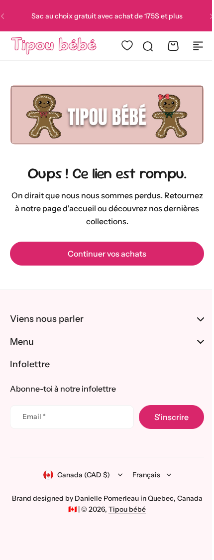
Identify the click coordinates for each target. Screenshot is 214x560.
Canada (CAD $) (79, 474)
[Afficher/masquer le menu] (198, 46)
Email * (34, 416)
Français (142, 474)
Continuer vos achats (107, 254)
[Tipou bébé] (54, 46)
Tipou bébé (137, 509)
